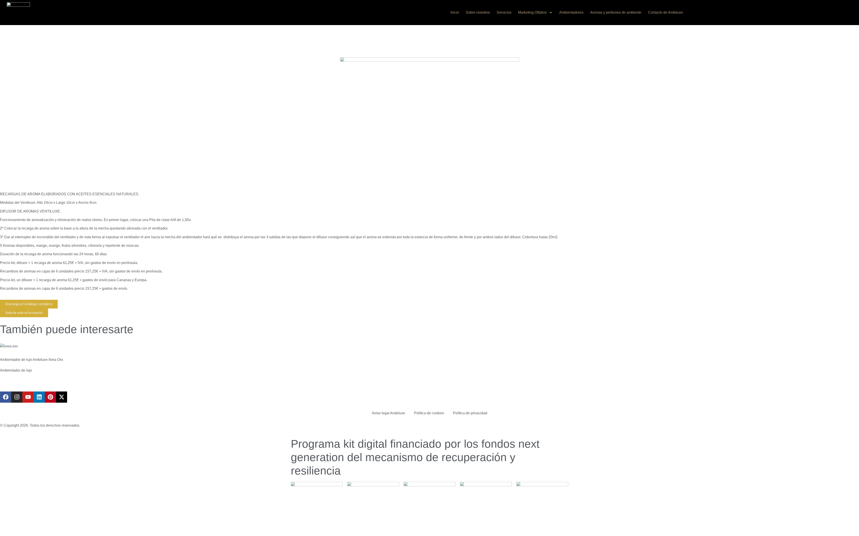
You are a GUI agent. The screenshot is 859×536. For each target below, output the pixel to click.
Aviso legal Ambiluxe (388, 413)
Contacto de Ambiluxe (665, 12)
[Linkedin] (39, 397)
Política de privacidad (470, 413)
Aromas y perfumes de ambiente (615, 12)
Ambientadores (571, 12)
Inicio (455, 12)
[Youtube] (28, 397)
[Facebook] (5, 397)
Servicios (504, 12)
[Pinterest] (50, 397)
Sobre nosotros (478, 12)
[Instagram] (16, 397)
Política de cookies (429, 413)
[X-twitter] (61, 397)
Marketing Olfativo (532, 12)
